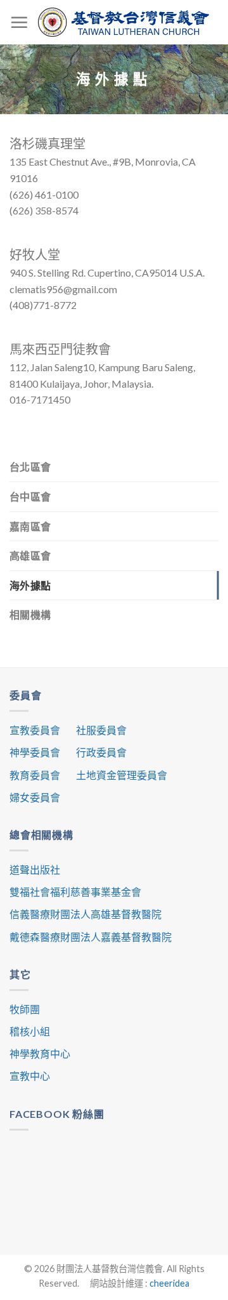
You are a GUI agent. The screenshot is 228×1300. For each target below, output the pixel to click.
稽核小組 (30, 1031)
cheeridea (169, 1283)
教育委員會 (35, 775)
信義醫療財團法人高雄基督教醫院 (86, 914)
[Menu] (19, 22)
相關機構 (30, 614)
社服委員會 (101, 730)
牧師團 (25, 1009)
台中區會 (30, 496)
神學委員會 (35, 752)
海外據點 (30, 585)
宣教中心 (30, 1076)
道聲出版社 (35, 869)
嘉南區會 (30, 526)
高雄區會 (30, 555)
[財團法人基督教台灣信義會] (123, 22)
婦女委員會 (35, 797)
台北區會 (30, 467)
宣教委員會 (35, 730)
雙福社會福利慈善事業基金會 (75, 892)
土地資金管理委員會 (121, 775)
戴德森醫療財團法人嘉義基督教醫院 (91, 937)
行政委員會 (101, 752)
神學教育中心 (40, 1053)
